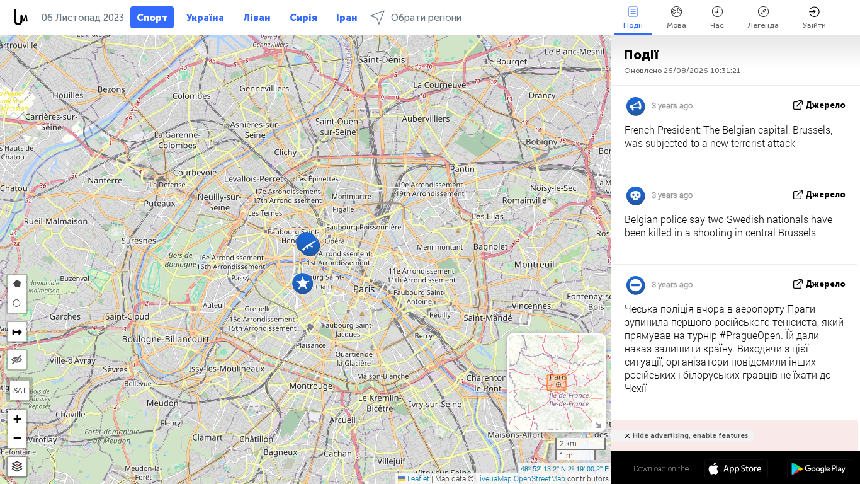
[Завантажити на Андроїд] (819, 470)
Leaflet (417, 478)
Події (633, 25)
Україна (205, 17)
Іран (347, 17)
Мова (676, 25)
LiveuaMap (494, 478)
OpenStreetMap (539, 478)
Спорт (152, 17)
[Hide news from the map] (17, 359)
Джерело (825, 105)
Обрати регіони (426, 17)
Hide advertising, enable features (690, 436)
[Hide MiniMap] (598, 424)
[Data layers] (17, 466)
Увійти (814, 25)
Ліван (257, 17)
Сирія (303, 17)
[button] (309, 245)
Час (717, 25)
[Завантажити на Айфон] (736, 470)
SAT (19, 390)
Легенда (763, 25)
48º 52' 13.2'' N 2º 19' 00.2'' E (565, 468)
